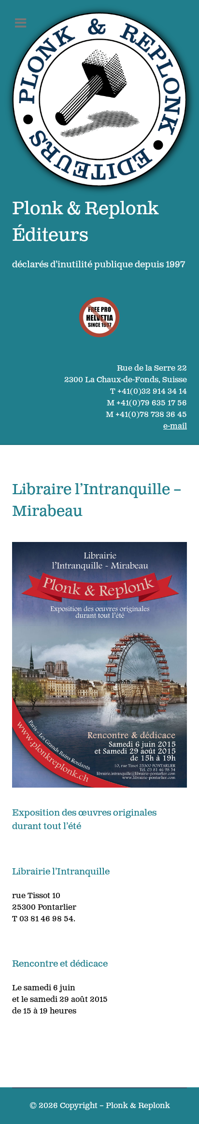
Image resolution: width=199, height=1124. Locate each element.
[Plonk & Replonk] (99, 99)
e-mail (175, 426)
